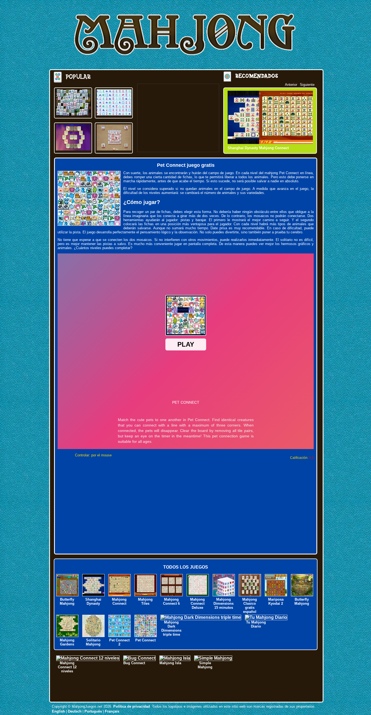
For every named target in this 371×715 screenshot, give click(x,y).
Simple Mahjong (205, 665)
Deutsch (74, 711)
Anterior (291, 85)
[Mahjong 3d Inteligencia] (73, 114)
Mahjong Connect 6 (171, 601)
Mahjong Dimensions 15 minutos (223, 603)
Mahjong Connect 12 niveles (67, 667)
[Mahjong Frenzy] (73, 149)
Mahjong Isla (170, 663)
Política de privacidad (131, 706)
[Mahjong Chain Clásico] (114, 114)
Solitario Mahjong (93, 642)
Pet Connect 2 (119, 642)
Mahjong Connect (242, 148)
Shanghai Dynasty (93, 601)
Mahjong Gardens (67, 642)
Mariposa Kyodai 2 (276, 601)
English (58, 711)
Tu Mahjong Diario (256, 624)
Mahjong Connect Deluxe (197, 603)
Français (112, 711)
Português (93, 711)
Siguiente (307, 85)
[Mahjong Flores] (114, 149)
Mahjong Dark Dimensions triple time (171, 628)
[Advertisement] (178, 118)
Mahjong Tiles (145, 601)
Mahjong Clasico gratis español (249, 605)
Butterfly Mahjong (67, 601)
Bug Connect (134, 663)
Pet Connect (145, 640)
